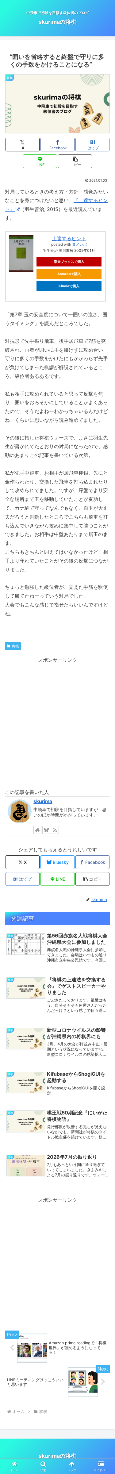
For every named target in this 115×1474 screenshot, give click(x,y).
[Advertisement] (57, 722)
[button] (75, 161)
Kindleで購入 (69, 286)
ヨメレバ (79, 244)
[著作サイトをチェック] (37, 830)
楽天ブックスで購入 (69, 261)
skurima (42, 801)
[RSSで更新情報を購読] (55, 830)
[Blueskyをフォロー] (46, 830)
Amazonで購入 (69, 274)
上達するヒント (69, 238)
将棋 (15, 646)
